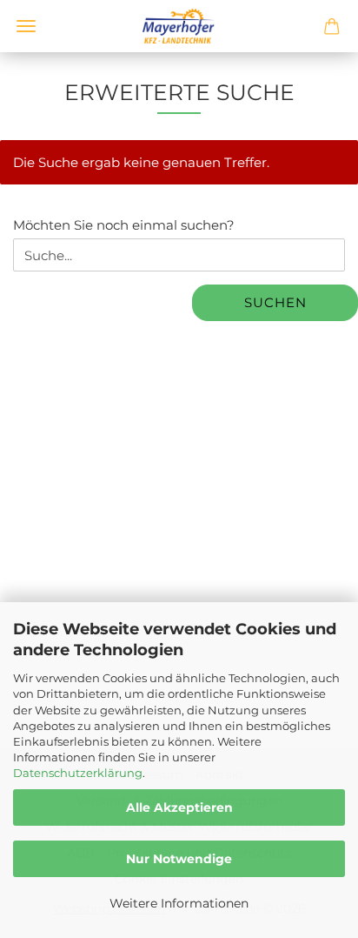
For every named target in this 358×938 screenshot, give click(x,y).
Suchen (275, 302)
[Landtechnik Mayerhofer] (179, 26)
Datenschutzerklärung (78, 773)
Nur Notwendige (179, 859)
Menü (26, 26)
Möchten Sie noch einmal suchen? (124, 225)
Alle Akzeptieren (179, 807)
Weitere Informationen (179, 903)
